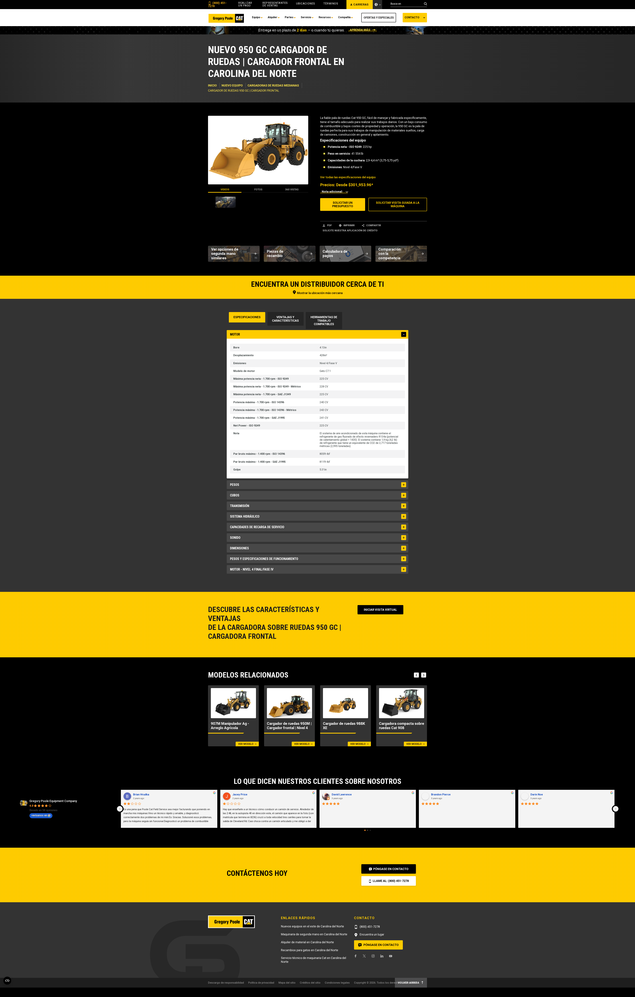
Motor (235, 334)
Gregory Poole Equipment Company (53, 801)
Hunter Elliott (439, 794)
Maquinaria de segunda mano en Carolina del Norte (314, 934)
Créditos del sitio (310, 982)
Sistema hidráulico (244, 516)
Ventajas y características (285, 318)
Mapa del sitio (287, 982)
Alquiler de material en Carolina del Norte (307, 942)
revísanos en (39, 815)
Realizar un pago (245, 4)
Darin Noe (139, 794)
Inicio (212, 85)
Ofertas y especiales (379, 17)
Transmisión (239, 506)
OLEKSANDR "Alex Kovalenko (350, 794)
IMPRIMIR (349, 225)
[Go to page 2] (370, 830)
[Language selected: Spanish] (377, 4)
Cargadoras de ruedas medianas (273, 85)
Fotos (258, 189)
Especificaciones (247, 317)
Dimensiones (239, 548)
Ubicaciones (305, 3)
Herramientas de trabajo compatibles (324, 320)
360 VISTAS (291, 189)
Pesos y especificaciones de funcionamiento (264, 559)
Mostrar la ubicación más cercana (319, 293)
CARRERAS (361, 4)
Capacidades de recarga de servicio (257, 527)
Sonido (235, 538)
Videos (225, 189)
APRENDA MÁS (360, 30)
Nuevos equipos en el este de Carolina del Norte (312, 926)
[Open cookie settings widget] (7, 981)
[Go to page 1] (367, 830)
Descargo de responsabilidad (226, 982)
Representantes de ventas (275, 4)
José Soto (238, 794)
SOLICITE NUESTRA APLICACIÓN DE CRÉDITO (350, 230)
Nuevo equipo (232, 85)
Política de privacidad (261, 982)
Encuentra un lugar (371, 934)
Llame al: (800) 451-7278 (390, 881)
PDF (329, 225)
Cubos (234, 495)
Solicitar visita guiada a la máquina (397, 204)
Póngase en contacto (390, 869)
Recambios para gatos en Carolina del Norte (309, 950)
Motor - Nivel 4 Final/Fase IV (252, 569)
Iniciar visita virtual (380, 609)
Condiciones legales (337, 982)
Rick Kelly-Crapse (541, 794)
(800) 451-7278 (217, 4)
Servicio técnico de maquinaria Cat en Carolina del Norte (313, 959)
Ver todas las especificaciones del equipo (348, 177)
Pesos (234, 485)
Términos (330, 3)
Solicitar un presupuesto (342, 204)
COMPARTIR (373, 225)
